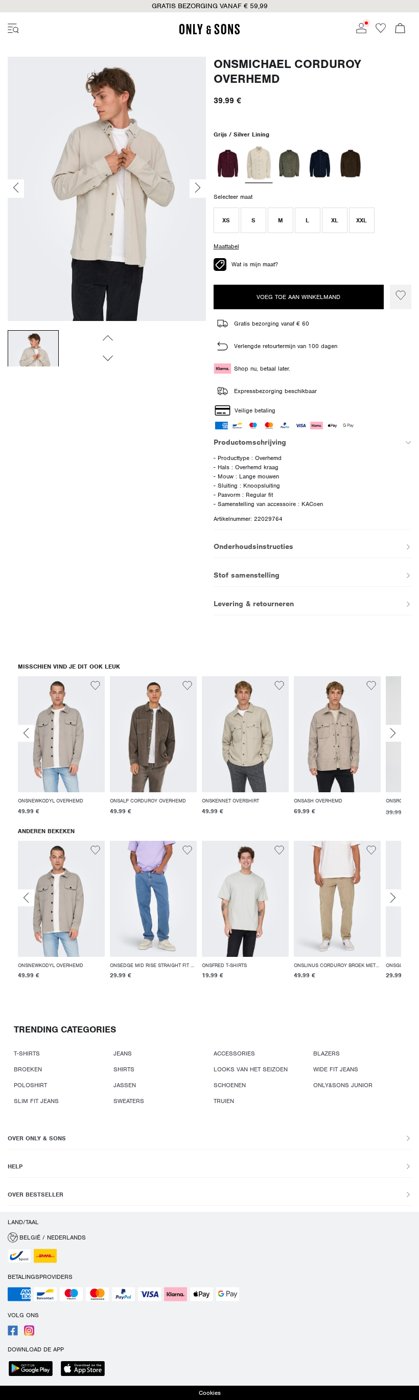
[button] (226, 220)
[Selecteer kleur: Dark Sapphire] (320, 163)
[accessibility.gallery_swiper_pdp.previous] (107, 338)
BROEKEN (28, 1069)
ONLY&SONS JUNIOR (343, 1085)
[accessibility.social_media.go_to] (13, 1333)
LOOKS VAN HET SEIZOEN (251, 1069)
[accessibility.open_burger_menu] (13, 29)
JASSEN (124, 1085)
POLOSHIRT (30, 1085)
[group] (61, 751)
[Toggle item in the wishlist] (400, 297)
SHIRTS (123, 1069)
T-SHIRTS (27, 1053)
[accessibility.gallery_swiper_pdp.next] (107, 358)
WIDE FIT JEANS (335, 1069)
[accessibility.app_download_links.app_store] (86, 1370)
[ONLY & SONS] (209, 33)
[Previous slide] (26, 733)
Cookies (210, 1393)
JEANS (122, 1053)
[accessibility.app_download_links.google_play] (34, 1370)
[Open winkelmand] (400, 29)
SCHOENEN (230, 1085)
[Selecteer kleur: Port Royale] (228, 163)
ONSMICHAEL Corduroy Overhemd (287, 71)
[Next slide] (393, 733)
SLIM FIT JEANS (36, 1101)
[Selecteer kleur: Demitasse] (350, 163)
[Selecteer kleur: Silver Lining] (258, 163)
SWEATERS (128, 1101)
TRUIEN (224, 1101)
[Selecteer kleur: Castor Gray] (289, 163)
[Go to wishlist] (381, 31)
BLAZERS (326, 1053)
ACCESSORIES (234, 1053)
